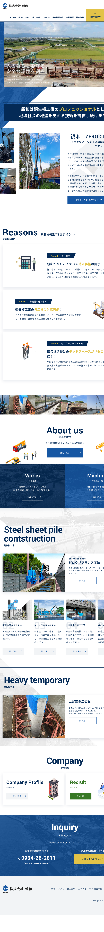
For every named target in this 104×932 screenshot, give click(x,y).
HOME (13, 17)
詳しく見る (65, 453)
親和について (24, 17)
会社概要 (70, 17)
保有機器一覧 (58, 17)
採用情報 (80, 17)
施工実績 (36, 17)
